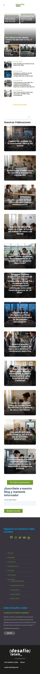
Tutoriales (11, 570)
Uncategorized (11, 16)
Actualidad (10, 47)
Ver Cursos (11, 579)
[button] (20, 482)
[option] (20, 34)
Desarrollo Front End (17, 585)
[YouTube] (24, 537)
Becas (22, 662)
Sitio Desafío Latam (11, 662)
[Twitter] (20, 537)
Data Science (15, 590)
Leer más (9, 633)
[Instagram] (15, 537)
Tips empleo (12, 575)
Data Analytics (15, 594)
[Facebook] (11, 537)
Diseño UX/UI (15, 598)
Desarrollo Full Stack (17, 581)
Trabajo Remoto (13, 566)
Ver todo (10, 553)
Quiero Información (11, 667)
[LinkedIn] (28, 538)
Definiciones (12, 562)
